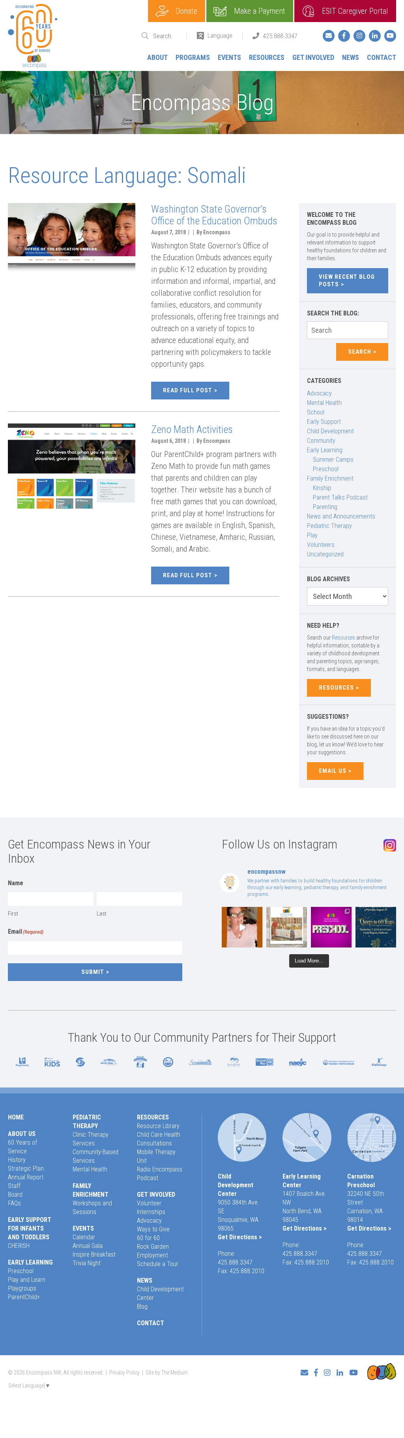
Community (321, 440)
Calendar (84, 1237)
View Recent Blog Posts (347, 280)
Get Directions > (240, 1237)
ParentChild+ (24, 1297)
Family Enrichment (330, 478)
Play (312, 535)
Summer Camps (333, 459)
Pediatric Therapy (329, 526)
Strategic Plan (26, 1168)
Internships (151, 1212)
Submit (92, 971)
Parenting (325, 507)
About (157, 57)
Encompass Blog (202, 103)
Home (16, 1117)
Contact (381, 57)
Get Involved (313, 57)
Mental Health (324, 403)
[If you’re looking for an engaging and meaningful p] (331, 927)
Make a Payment (259, 11)
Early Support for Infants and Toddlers (29, 1228)
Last (102, 913)
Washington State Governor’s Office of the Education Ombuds (214, 215)
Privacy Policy (124, 1372)
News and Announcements (341, 516)
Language (220, 35)
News (350, 57)
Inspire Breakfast (94, 1254)
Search (359, 351)
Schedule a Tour (157, 1264)
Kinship (322, 488)
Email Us (332, 770)
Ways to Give (153, 1229)
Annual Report (25, 1177)
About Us (22, 1134)
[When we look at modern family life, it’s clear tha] (242, 927)
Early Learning (324, 450)
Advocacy (319, 393)
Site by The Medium (167, 1372)
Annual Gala (88, 1246)
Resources (266, 57)
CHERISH (19, 1246)
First (13, 913)
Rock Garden (153, 1246)
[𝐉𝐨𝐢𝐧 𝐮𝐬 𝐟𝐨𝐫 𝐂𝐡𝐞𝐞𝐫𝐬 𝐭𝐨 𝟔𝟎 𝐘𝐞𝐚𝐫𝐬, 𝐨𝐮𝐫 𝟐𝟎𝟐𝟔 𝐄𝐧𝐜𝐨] (375, 927)
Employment (152, 1255)
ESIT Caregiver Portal (355, 11)
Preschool (326, 469)
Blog (142, 1306)
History (17, 1160)
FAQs (14, 1203)
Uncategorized (325, 554)
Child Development (330, 431)
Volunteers (321, 544)
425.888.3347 (280, 36)
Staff (14, 1186)
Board (15, 1194)
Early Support (324, 421)
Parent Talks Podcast (340, 497)
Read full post (187, 390)
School (315, 412)
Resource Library (158, 1126)
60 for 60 (148, 1238)
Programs (193, 57)
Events (229, 57)
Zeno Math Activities (192, 429)
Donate (186, 11)
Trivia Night (87, 1263)
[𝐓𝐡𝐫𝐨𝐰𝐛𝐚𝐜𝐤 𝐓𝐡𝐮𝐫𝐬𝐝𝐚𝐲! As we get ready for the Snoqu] (286, 927)
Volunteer (149, 1203)
